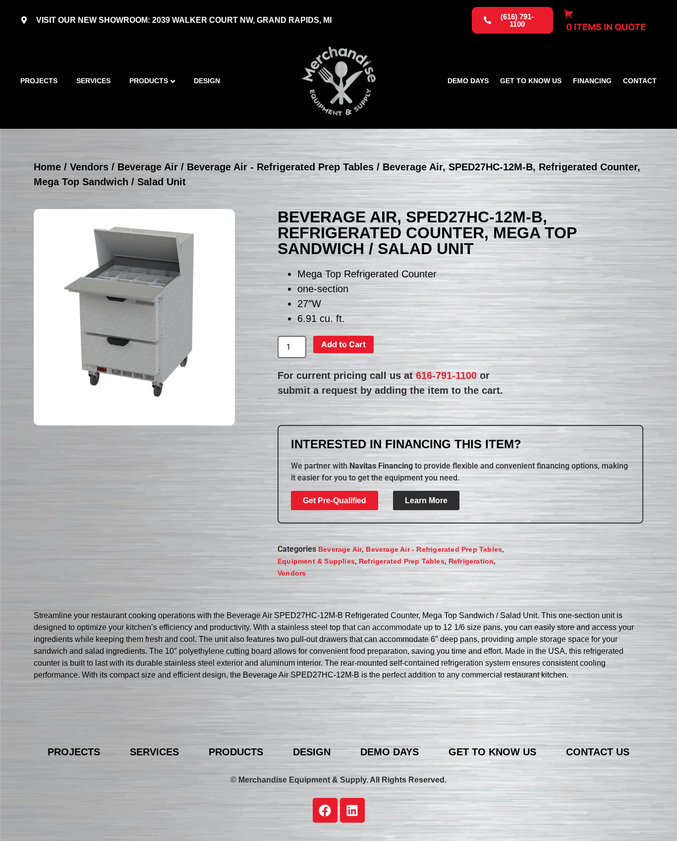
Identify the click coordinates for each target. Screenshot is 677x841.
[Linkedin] (352, 810)
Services (93, 81)
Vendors (89, 166)
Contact (640, 81)
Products (148, 81)
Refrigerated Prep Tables (402, 561)
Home (47, 166)
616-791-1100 (446, 375)
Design (207, 81)
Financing (592, 81)
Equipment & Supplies (316, 561)
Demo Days (468, 81)
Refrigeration (471, 561)
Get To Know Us (531, 81)
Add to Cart (343, 344)
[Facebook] (325, 810)
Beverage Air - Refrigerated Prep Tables (280, 166)
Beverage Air (147, 166)
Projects (38, 81)
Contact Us (597, 751)
